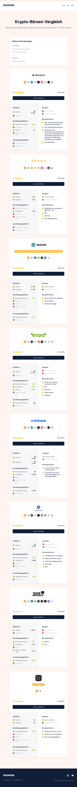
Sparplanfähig (20, 61)
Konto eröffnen (38, 98)
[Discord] (72, 775)
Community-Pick (21, 52)
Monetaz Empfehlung (22, 49)
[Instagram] (68, 775)
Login (63, 5)
